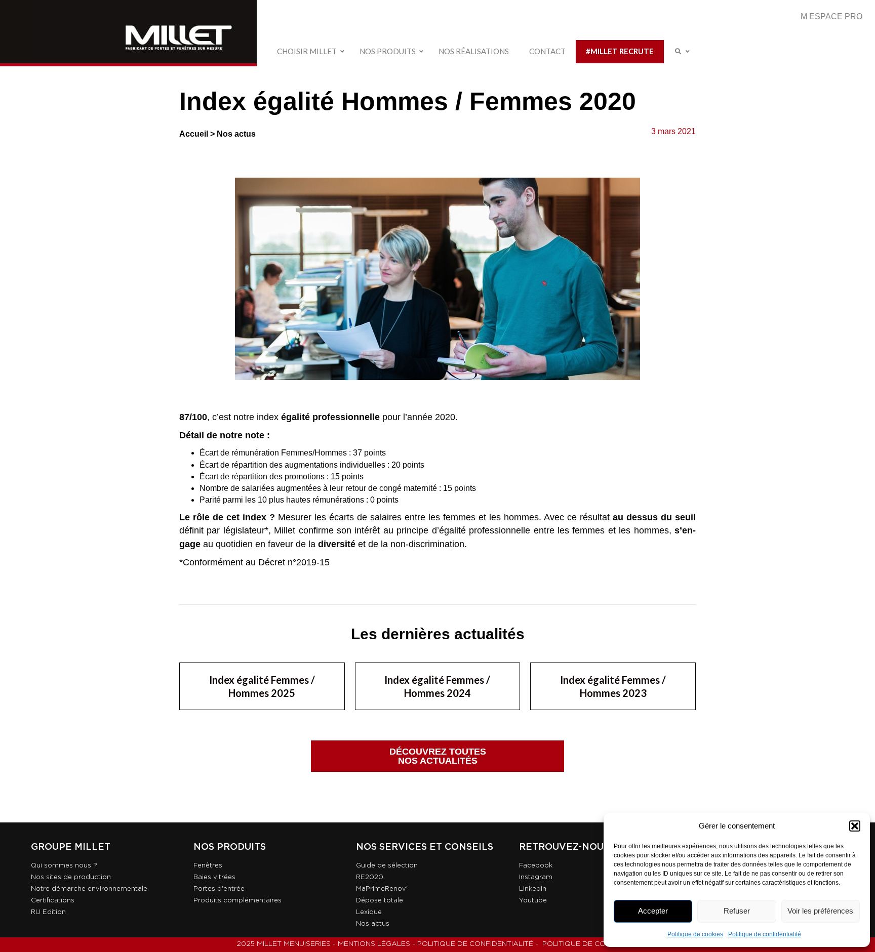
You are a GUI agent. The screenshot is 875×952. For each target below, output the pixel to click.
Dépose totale (379, 900)
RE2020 (369, 877)
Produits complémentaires (237, 900)
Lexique (369, 912)
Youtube (533, 900)
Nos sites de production (71, 877)
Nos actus (236, 134)
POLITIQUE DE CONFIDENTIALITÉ (475, 943)
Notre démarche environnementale (89, 889)
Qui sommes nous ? (64, 865)
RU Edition (48, 912)
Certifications (52, 900)
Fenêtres (207, 865)
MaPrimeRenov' (382, 889)
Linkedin (532, 889)
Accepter (653, 910)
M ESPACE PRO (831, 16)
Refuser (737, 910)
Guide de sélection (387, 865)
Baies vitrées (214, 877)
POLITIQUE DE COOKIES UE (590, 943)
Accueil (193, 134)
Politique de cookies (695, 934)
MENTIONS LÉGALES (374, 943)
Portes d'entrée (219, 889)
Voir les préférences (820, 910)
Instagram (535, 877)
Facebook (535, 865)
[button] (855, 826)
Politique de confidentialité (764, 934)
